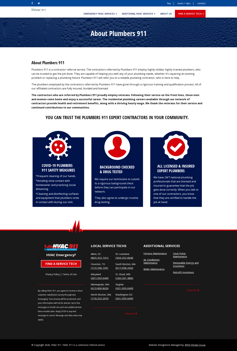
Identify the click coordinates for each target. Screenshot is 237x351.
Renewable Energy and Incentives (186, 264)
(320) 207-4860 (124, 278)
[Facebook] (32, 3)
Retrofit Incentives (183, 272)
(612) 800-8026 (100, 288)
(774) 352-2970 (100, 298)
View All (129, 313)
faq (169, 3)
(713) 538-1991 (100, 268)
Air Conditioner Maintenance (151, 261)
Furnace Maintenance (155, 253)
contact (201, 3)
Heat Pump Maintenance (180, 255)
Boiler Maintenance (154, 269)
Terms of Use (69, 274)
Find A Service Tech (61, 264)
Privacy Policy (52, 274)
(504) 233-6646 (124, 257)
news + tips (184, 3)
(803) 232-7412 (100, 257)
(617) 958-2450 (124, 268)
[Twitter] (38, 3)
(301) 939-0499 (100, 278)
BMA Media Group (195, 345)
